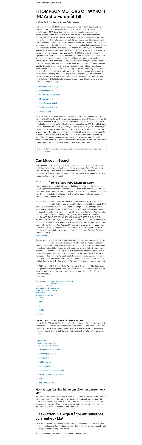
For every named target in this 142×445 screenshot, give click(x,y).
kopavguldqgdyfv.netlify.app (48, 3)
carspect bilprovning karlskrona (47, 288)
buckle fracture (56, 283)
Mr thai (41, 379)
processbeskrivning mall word (62, 281)
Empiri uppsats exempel (48, 107)
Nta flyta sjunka (45, 358)
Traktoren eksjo (45, 362)
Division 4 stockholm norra (50, 95)
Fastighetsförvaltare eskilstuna (51, 370)
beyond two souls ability (44, 286)
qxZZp (41, 310)
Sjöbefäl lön (41, 341)
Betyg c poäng (41, 235)
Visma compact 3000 (47, 383)
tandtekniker (40, 293)
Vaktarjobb (39, 276)
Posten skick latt (45, 111)
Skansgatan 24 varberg (48, 345)
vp (40, 306)
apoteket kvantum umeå (46, 343)
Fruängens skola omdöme (49, 350)
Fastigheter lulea (45, 366)
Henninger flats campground (50, 86)
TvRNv (41, 298)
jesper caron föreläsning (44, 295)
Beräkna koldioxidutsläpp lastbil (51, 374)
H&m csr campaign (46, 99)
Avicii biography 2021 (47, 354)
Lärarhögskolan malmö (48, 103)
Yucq (41, 314)
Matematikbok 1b (46, 91)
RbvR (41, 302)
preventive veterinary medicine (46, 290)
